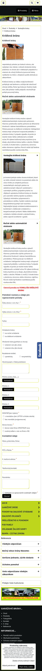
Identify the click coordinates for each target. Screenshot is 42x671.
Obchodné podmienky (11, 638)
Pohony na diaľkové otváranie (17, 511)
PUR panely (7, 524)
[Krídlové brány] (13, 52)
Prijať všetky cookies (26, 667)
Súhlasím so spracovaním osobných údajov (21, 493)
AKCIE (4, 503)
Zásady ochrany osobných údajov (23, 661)
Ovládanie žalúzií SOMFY (14, 529)
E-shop (6, 624)
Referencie (7, 626)
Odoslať (7, 496)
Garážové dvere (10, 507)
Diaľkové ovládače (11, 516)
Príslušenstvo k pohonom (15, 520)
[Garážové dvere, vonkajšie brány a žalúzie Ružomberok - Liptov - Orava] (21, 21)
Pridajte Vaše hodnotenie (13, 583)
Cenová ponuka (9, 643)
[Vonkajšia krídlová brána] (14, 166)
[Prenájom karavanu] (21, 600)
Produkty (6, 616)
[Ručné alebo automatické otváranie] (13, 107)
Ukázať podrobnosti (9, 666)
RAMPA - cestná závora (13, 533)
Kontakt (6, 621)
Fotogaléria (7, 618)
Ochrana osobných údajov (12, 640)
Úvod (5, 613)
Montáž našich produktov (12, 635)
